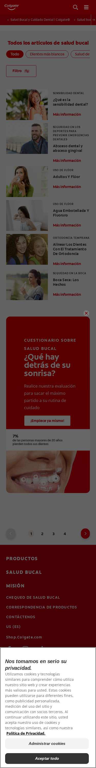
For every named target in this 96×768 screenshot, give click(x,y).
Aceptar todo (47, 758)
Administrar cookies (47, 743)
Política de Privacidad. (25, 733)
